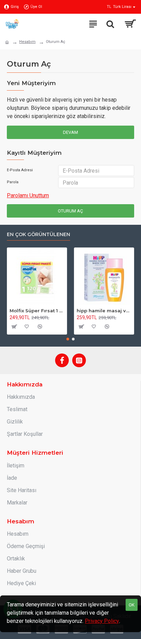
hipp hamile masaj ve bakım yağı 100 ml (104, 310)
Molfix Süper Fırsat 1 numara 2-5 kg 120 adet (37, 310)
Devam (70, 132)
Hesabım (27, 41)
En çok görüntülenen (38, 234)
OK (131, 604)
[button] (67, 339)
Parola (12, 182)
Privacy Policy (102, 621)
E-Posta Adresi (20, 170)
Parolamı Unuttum (28, 195)
